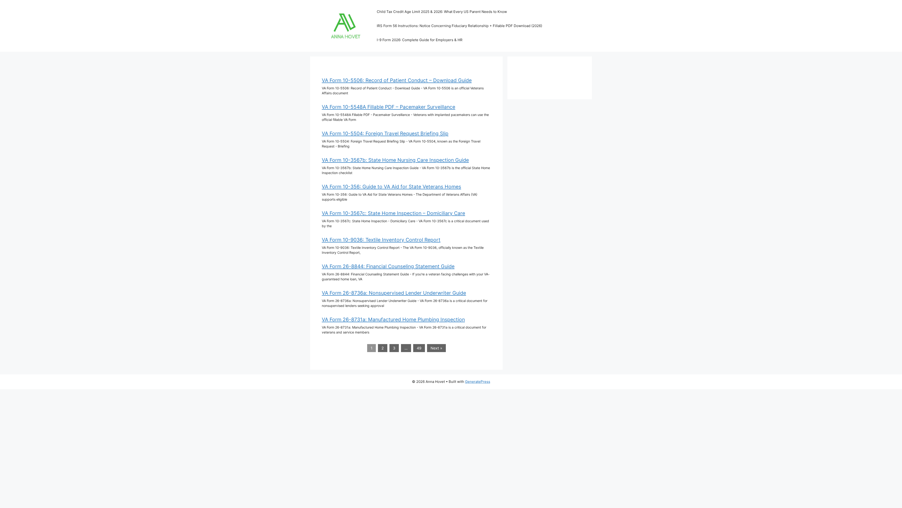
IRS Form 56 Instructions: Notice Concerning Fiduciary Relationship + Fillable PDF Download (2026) (459, 26)
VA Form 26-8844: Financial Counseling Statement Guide (388, 266)
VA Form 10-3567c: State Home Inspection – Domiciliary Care (393, 213)
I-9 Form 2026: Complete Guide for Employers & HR (420, 40)
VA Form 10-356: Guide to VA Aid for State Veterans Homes (391, 187)
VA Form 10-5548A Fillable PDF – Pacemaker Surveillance (388, 107)
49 (419, 348)
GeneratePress (477, 381)
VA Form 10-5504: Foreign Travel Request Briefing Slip (385, 133)
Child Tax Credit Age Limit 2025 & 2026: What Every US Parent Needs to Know (442, 11)
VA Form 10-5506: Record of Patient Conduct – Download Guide (397, 80)
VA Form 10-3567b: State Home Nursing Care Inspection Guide (395, 160)
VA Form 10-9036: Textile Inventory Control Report (381, 240)
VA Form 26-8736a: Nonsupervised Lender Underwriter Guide (394, 293)
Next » (436, 348)
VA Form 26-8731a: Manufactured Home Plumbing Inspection (393, 319)
